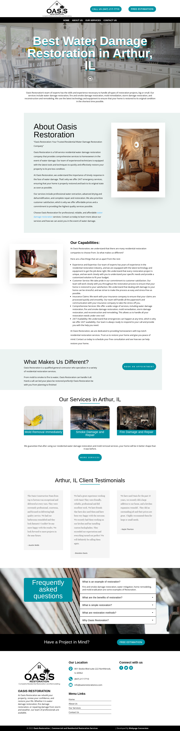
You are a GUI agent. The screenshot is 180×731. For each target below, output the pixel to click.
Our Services (93, 21)
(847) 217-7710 (81, 678)
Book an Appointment (139, 366)
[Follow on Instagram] (131, 668)
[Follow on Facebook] (121, 668)
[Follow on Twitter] (126, 668)
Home (66, 21)
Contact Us (110, 21)
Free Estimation (142, 9)
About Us (77, 21)
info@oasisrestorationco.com (88, 684)
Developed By (132, 728)
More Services (90, 457)
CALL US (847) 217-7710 (105, 9)
